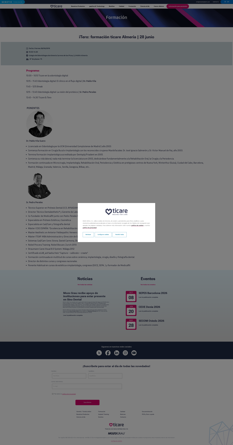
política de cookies (137, 225)
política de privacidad (90, 227)
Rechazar (88, 234)
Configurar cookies (103, 234)
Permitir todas (119, 234)
